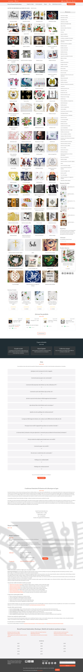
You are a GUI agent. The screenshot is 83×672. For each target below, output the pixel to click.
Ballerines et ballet (39, 74)
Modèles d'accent (39, 60)
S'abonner (68, 244)
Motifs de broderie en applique (26, 60)
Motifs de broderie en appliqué (15, 587)
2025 (64, 643)
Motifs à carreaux (39, 113)
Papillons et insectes (13, 101)
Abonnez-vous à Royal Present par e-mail (67, 660)
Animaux (13, 46)
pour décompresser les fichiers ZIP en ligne (37, 604)
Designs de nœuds (52, 88)
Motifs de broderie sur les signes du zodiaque (67, 178)
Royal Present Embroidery (15, 4)
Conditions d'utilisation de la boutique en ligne (63, 635)
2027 (18, 643)
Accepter (57, 669)
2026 (41, 643)
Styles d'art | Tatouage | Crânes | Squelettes (66, 41)
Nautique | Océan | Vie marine (26, 208)
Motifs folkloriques (26, 154)
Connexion (11, 1)
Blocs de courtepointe (39, 235)
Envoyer (45, 558)
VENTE (33, 252)
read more (17, 326)
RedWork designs (52, 235)
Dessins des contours (52, 222)
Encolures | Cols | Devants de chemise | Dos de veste (67, 139)
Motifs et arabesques (39, 46)
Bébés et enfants (13, 88)
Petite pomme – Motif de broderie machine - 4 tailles (39, 303)
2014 (41, 654)
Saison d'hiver (26, 33)
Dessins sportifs (50, 268)
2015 (18, 654)
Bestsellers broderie (26, 21)
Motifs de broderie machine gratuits (61, 632)
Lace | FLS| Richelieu (26, 194)
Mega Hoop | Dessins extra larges (66, 129)
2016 (64, 651)
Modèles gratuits (39, 154)
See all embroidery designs (50, 252)
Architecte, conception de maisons (67, 38)
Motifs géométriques (39, 168)
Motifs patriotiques (13, 235)
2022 (64, 646)
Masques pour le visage (39, 141)
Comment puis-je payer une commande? (41, 378)
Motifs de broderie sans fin (26, 141)
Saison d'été (52, 33)
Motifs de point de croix (39, 127)
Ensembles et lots (39, 21)
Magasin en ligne (30, 4)
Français (64, 1)
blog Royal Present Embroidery (29, 623)
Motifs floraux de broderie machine (16, 584)
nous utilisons (40, 670)
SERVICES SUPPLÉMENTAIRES (13, 33)
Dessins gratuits (39, 4)
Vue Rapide (13, 296)
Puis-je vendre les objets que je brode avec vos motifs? (41, 439)
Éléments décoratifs (26, 113)
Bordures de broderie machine (15, 588)
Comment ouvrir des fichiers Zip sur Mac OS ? (41, 391)
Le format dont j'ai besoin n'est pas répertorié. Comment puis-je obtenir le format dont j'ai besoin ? (41, 432)
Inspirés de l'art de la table (13, 194)
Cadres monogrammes (52, 154)
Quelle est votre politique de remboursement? (41, 412)
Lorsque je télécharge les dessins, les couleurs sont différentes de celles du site (41, 419)
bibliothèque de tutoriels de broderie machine (55, 623)
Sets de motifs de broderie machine (16, 590)
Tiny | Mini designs (15, 284)
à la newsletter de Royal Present (66, 239)
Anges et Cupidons (26, 46)
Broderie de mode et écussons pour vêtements (67, 75)
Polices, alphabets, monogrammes (67, 100)
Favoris (17, 1)
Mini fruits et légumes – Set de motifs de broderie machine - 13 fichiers (52, 303)
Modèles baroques (26, 74)
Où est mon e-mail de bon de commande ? (41, 453)
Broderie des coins (13, 141)
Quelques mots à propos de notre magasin (41, 371)
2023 (41, 646)
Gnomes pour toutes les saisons (66, 111)
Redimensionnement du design (60, 633)
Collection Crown (52, 127)
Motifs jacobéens (39, 182)
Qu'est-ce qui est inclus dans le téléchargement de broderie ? (41, 398)
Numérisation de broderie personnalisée (39, 635)
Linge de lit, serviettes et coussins (67, 56)
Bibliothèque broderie (56, 4)
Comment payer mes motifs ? (41, 446)
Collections (26, 127)
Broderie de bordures (39, 88)
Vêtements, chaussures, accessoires (67, 84)
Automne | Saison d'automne (39, 33)
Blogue (45, 4)
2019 (64, 648)
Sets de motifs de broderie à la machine (15, 268)
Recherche (68, 12)
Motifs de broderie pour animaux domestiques (66, 154)
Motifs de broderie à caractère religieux (15, 252)
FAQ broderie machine (40, 623)
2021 (18, 648)
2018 (18, 651)
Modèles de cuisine (52, 182)
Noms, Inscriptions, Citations (13, 208)
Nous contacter (41, 477)
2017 (41, 651)
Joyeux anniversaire (13, 74)
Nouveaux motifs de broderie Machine (38, 632)
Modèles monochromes (52, 194)
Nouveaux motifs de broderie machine (16, 592)
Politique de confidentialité (41, 460)
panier (74, 1)
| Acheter (13, 308)
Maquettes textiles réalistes (50, 284)
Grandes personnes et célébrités (66, 115)
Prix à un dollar (39, 222)
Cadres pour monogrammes (15, 585)
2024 (18, 646)
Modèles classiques (52, 113)
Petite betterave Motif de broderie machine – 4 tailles (13, 303)
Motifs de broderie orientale (13, 222)
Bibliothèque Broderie (35, 633)
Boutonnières (26, 101)
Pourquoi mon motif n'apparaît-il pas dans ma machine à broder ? (41, 425)
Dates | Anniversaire (39, 101)
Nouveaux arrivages (13, 21)
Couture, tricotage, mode (32, 268)
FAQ (49, 4)
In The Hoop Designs (26, 182)
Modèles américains (52, 60)
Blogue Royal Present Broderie (14, 633)
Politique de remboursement (41, 466)
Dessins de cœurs (13, 182)
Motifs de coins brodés (14, 589)
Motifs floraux (52, 141)
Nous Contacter (71, 4)
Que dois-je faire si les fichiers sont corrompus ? (42, 405)
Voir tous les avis (41, 333)
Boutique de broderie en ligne (14, 632)
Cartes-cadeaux (13, 168)
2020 (41, 648)
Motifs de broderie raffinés (26, 222)
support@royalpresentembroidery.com (27, 561)
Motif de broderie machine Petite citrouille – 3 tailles (26, 303)
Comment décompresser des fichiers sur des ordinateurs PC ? (41, 384)
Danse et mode (52, 101)
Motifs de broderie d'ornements (52, 208)
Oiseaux (26, 88)
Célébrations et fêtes (52, 21)
